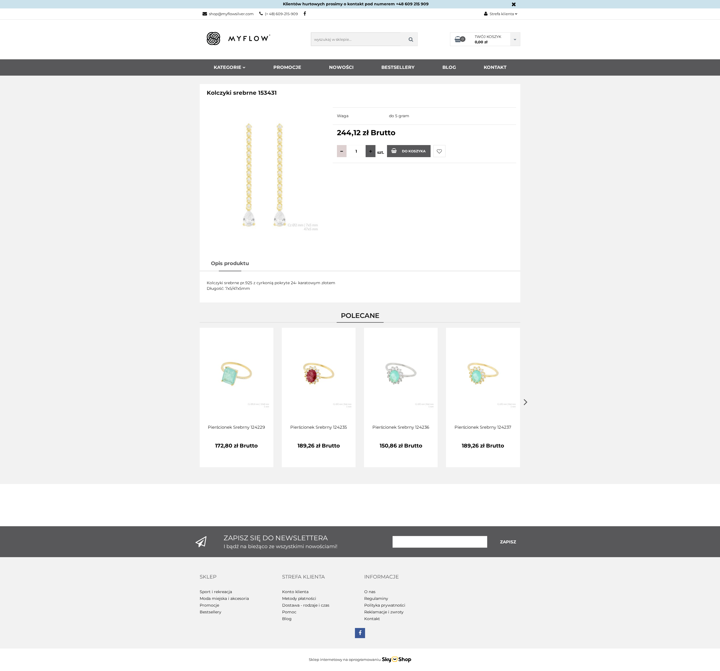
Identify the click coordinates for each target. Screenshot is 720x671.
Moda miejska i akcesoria (224, 598)
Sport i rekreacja (216, 591)
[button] (208, 577)
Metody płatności (299, 598)
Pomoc (289, 611)
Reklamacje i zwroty (384, 611)
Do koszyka (414, 151)
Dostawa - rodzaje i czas (305, 605)
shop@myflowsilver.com (231, 14)
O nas (369, 591)
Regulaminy (376, 598)
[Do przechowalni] (439, 151)
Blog (449, 67)
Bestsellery (398, 67)
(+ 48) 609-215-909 (281, 14)
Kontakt (495, 67)
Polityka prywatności (384, 605)
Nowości (341, 67)
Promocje (287, 67)
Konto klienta (295, 591)
